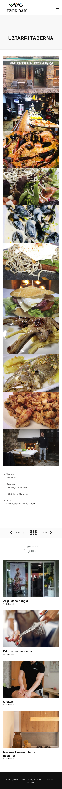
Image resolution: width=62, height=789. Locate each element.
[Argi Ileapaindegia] (27, 579)
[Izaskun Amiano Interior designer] (27, 730)
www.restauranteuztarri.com (20, 503)
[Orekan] (27, 680)
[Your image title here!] (31, 75)
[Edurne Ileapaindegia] (27, 629)
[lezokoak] (16, 7)
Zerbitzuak (10, 604)
